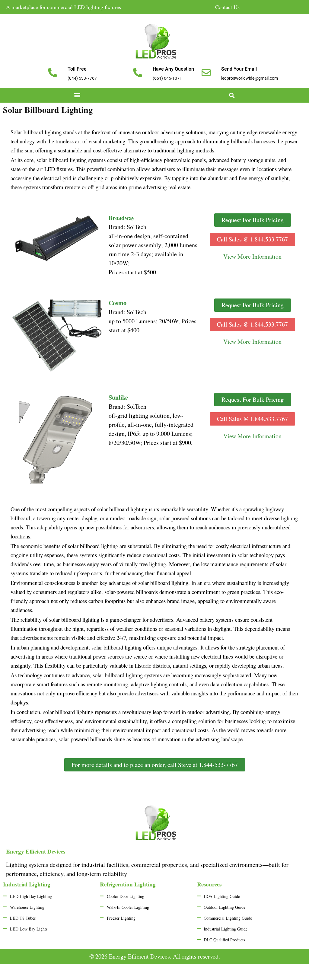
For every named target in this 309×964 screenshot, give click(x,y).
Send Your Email (239, 69)
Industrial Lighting (26, 884)
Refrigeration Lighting (128, 884)
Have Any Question (173, 69)
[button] (77, 95)
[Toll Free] (52, 73)
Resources (209, 884)
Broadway (122, 217)
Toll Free (77, 69)
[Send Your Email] (206, 73)
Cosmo (117, 302)
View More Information (252, 341)
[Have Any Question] (138, 73)
